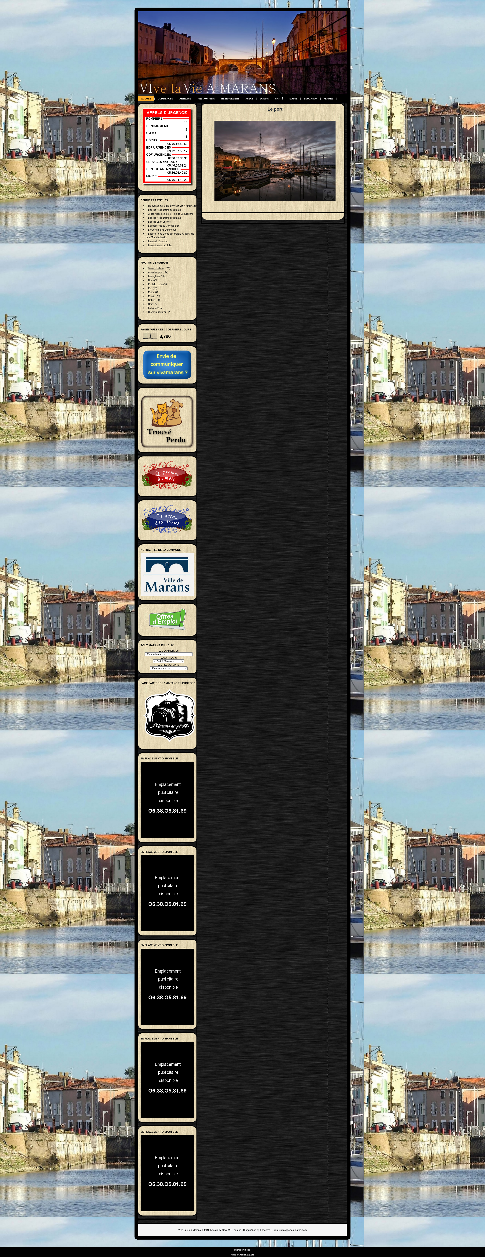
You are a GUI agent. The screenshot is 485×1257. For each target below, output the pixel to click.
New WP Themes (231, 1230)
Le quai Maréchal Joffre (160, 245)
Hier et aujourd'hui (157, 311)
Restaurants (206, 98)
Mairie (293, 98)
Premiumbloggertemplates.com (290, 1230)
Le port (275, 109)
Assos (249, 98)
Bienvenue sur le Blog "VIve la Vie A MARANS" (172, 205)
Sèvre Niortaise (156, 268)
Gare (150, 303)
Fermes (328, 98)
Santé (279, 98)
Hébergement (230, 98)
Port (150, 288)
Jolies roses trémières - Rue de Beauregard (170, 213)
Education (310, 98)
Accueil (146, 98)
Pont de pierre (155, 284)
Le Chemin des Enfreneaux (162, 229)
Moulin (151, 295)
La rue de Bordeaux (158, 241)
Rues (151, 280)
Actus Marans (155, 272)
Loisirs (264, 98)
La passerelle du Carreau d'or (163, 225)
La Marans (153, 307)
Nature (151, 299)
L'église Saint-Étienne (159, 221)
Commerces (165, 98)
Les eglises (154, 276)
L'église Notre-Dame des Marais (164, 209)
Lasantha (265, 1230)
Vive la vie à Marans (189, 1230)
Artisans (185, 98)
